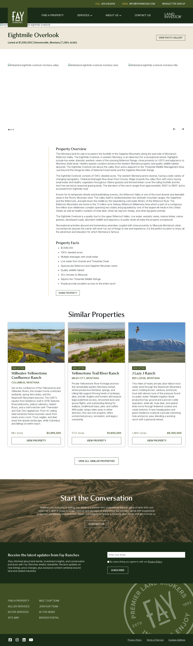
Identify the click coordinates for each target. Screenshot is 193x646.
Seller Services (18, 606)
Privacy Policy (155, 561)
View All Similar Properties (96, 461)
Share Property (68, 293)
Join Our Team (48, 606)
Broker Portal (49, 617)
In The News (47, 611)
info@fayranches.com (142, 3)
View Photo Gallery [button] (171, 37)
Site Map (13, 617)
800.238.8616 (108, 3)
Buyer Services (18, 611)
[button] (36, 92)
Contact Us (143, 15)
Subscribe (117, 570)
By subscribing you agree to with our (136, 561)
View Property (36, 440)
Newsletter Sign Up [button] (173, 3)
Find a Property (52, 15)
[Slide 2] (11, 130)
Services (83, 15)
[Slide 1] (8, 130)
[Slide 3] (13, 130)
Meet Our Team (49, 600)
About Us (112, 15)
